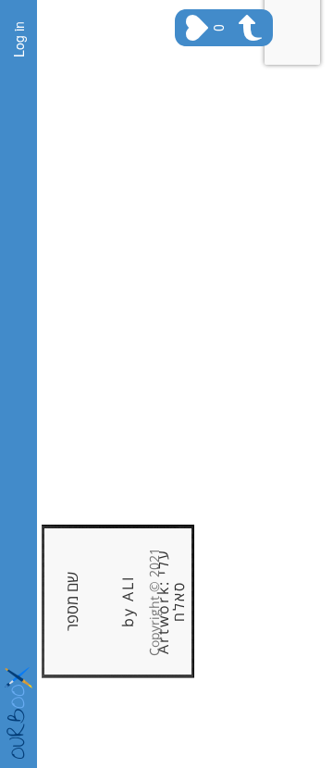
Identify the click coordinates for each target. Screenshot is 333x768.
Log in (18, 39)
